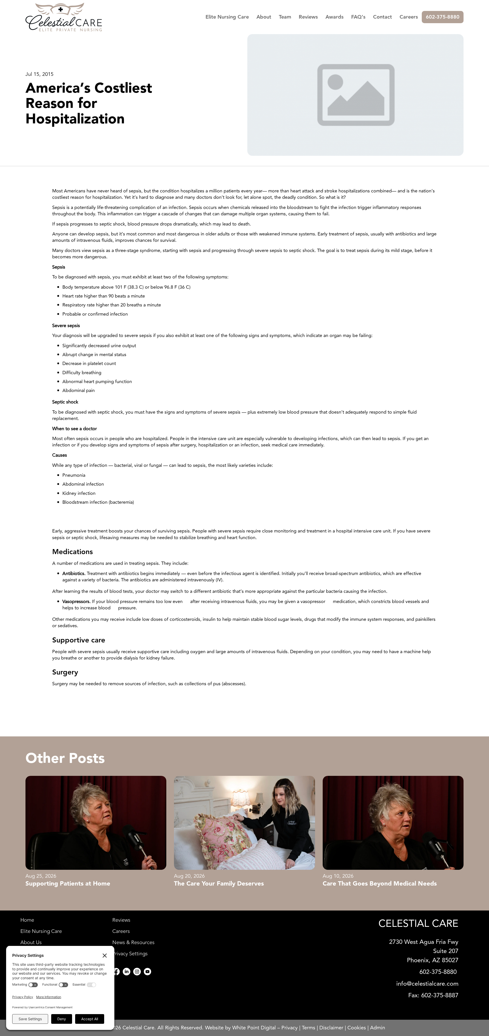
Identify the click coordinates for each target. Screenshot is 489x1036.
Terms (308, 1028)
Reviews (308, 17)
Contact (382, 17)
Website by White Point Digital (240, 1028)
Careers (409, 17)
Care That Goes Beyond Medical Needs (380, 884)
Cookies (356, 1028)
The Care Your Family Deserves (219, 884)
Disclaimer (331, 1028)
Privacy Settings (130, 953)
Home (27, 920)
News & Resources (133, 942)
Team (285, 17)
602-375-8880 (442, 17)
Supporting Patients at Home (67, 884)
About (263, 17)
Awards (334, 17)
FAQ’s (358, 17)
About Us (31, 942)
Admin (377, 1028)
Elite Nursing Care (227, 17)
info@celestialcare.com (427, 983)
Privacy (289, 1028)
